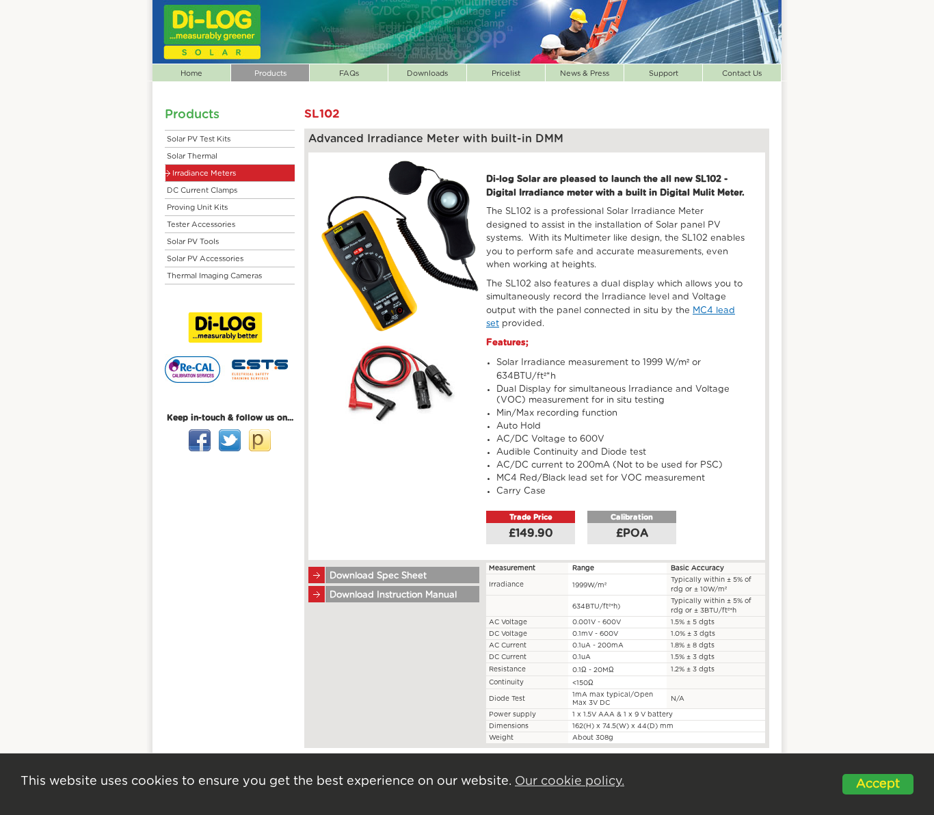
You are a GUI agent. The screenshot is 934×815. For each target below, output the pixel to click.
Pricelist (506, 73)
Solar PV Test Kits (198, 139)
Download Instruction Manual (393, 595)
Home (191, 73)
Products (270, 73)
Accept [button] (878, 784)
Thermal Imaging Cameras (214, 276)
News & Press (584, 73)
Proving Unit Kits (197, 207)
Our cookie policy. (569, 781)
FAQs (349, 73)
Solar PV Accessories (205, 259)
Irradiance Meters (204, 173)
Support (663, 73)
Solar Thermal (192, 156)
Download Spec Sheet (378, 576)
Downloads (427, 73)
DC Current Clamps (202, 190)
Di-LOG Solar (212, 32)
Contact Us (742, 73)
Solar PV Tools (193, 241)
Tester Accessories (201, 224)
